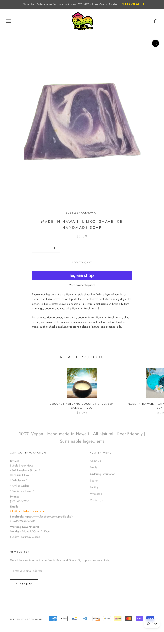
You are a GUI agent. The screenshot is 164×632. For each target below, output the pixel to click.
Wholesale (96, 494)
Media (93, 467)
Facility (94, 487)
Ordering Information (102, 474)
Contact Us (96, 500)
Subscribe (24, 584)
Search (94, 481)
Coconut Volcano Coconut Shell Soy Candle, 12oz (82, 406)
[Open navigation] (8, 21)
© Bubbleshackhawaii (26, 619)
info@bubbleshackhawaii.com (27, 511)
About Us (95, 461)
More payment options (82, 285)
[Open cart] (156, 21)
